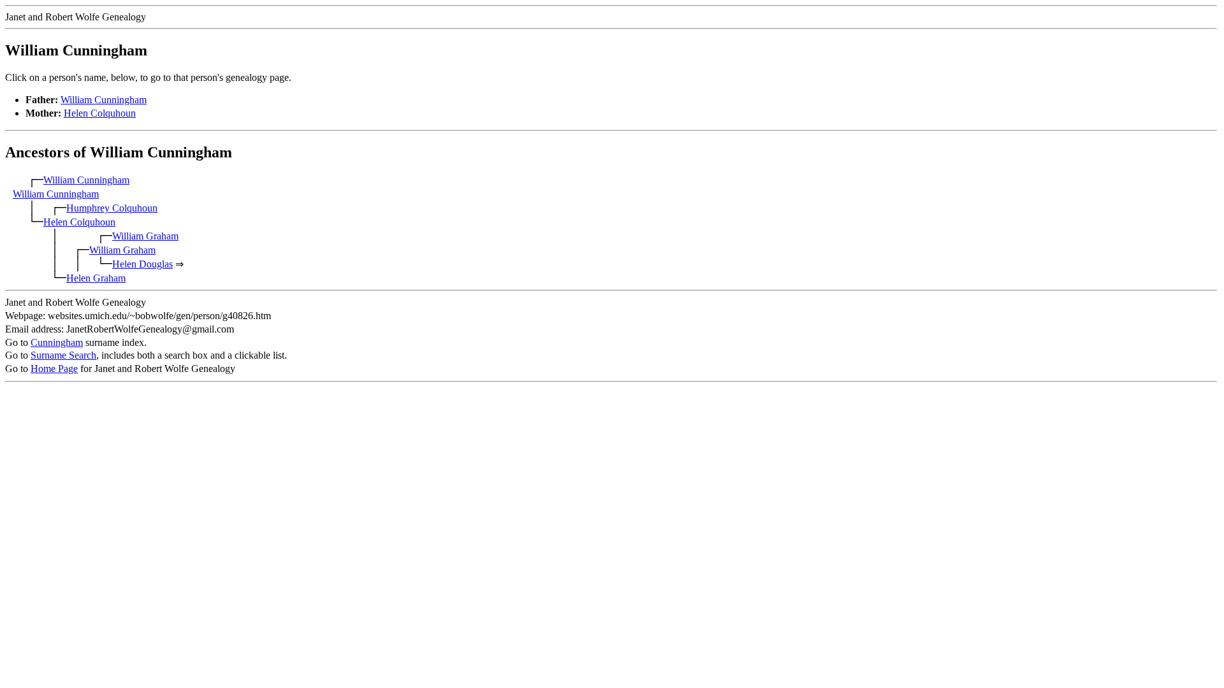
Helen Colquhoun (100, 113)
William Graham (145, 236)
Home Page (54, 368)
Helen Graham (96, 278)
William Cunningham (104, 99)
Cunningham (57, 342)
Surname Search (63, 355)
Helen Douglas (142, 264)
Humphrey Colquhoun (111, 208)
